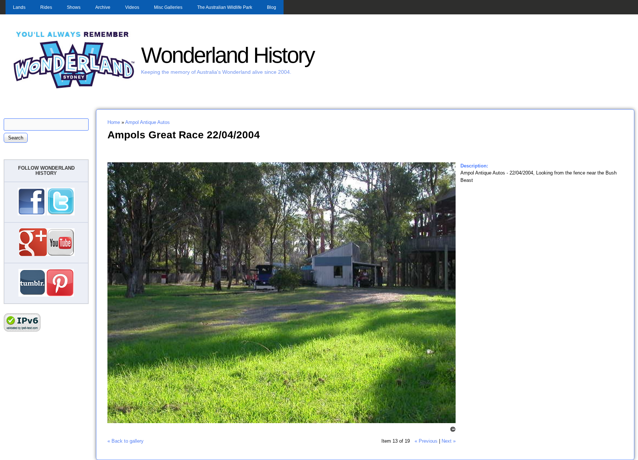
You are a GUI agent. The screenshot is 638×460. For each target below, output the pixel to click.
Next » (449, 441)
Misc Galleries (168, 7)
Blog (271, 7)
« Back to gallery (125, 441)
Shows (73, 7)
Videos (132, 7)
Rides (46, 7)
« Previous (426, 441)
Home (113, 122)
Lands (19, 7)
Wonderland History (227, 55)
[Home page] (74, 87)
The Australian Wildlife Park (224, 7)
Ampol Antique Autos (147, 122)
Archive (102, 7)
